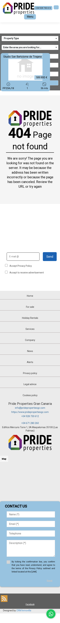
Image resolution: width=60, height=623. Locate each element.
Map (4, 459)
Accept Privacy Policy (21, 266)
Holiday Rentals (30, 318)
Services (30, 329)
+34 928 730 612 (30, 416)
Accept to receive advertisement (27, 272)
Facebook (30, 604)
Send (49, 256)
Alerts (30, 362)
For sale (30, 307)
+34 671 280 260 (30, 423)
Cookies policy (30, 395)
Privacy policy (30, 373)
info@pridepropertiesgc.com (30, 408)
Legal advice (30, 384)
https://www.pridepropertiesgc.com (30, 412)
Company (30, 340)
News (30, 351)
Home (30, 296)
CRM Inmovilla (23, 610)
